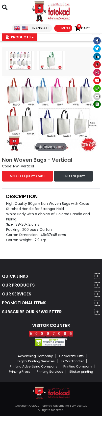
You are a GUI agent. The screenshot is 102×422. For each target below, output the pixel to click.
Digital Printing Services (36, 361)
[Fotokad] (51, 11)
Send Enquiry (73, 176)
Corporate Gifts (71, 356)
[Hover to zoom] (51, 114)
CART (84, 28)
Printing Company (77, 366)
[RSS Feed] (97, 104)
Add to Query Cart (27, 176)
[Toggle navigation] (96, 37)
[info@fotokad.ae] (97, 96)
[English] (17, 28)
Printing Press (19, 371)
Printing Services (50, 371)
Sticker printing (81, 371)
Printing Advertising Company (33, 366)
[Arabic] (25, 28)
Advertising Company (35, 356)
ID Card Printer (72, 361)
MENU (65, 28)
